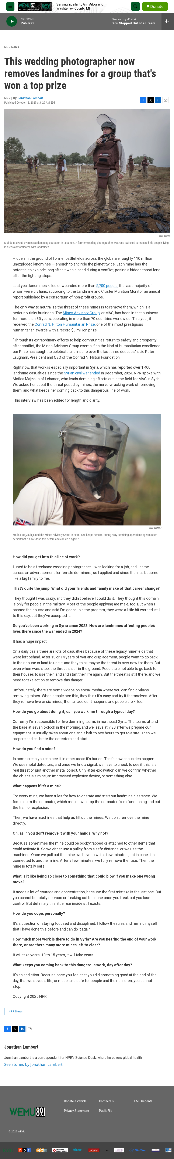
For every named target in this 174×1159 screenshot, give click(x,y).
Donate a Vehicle (75, 1101)
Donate (156, 6)
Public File (105, 1110)
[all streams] (167, 21)
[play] (11, 21)
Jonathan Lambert (30, 98)
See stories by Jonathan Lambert (33, 1064)
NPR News (11, 47)
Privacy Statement (76, 1110)
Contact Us (106, 1101)
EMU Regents (143, 1101)
